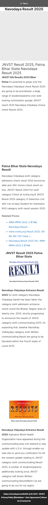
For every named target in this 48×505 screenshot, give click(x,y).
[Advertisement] (24, 36)
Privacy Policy (7, 497)
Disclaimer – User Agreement (27, 497)
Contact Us (26, 501)
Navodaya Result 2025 (24, 9)
